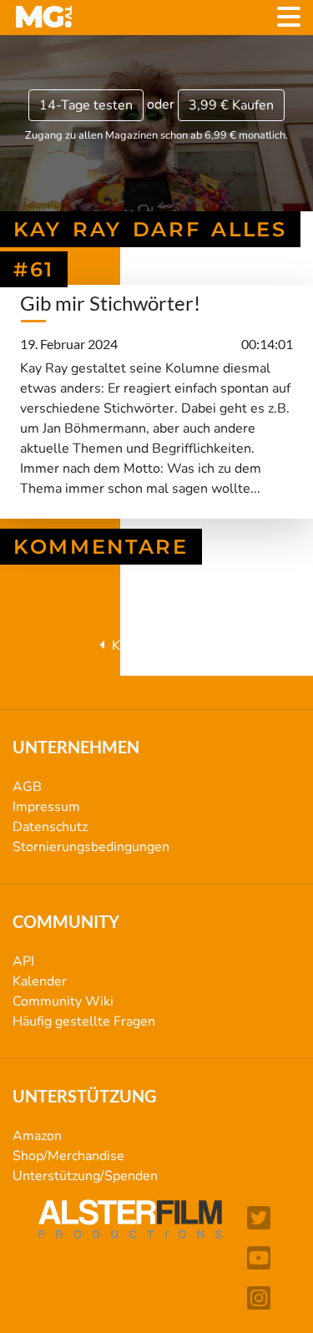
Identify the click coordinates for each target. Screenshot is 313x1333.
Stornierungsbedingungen (91, 847)
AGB (27, 787)
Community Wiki (63, 1001)
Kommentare (101, 547)
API (23, 961)
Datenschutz (50, 827)
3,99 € (231, 105)
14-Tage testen (86, 105)
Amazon (37, 1136)
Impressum (46, 807)
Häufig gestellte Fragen (84, 1021)
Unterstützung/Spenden (85, 1176)
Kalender (40, 981)
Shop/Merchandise (68, 1156)
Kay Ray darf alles (164, 645)
